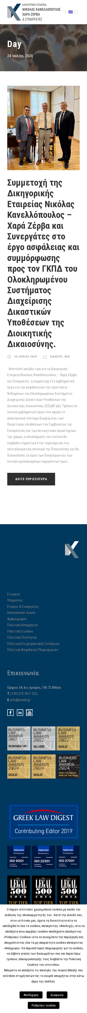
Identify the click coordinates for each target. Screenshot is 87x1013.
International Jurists (21, 612)
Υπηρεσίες (15, 600)
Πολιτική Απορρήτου (22, 625)
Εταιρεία (13, 594)
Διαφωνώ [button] (57, 995)
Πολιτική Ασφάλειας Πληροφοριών (32, 650)
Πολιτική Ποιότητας (22, 637)
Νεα (67, 356)
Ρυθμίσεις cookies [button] (44, 1005)
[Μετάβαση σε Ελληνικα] (70, 12)
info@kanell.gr (20, 700)
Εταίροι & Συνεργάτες (23, 606)
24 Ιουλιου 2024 (25, 356)
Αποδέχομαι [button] (31, 995)
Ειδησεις (56, 356)
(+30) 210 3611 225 (23, 693)
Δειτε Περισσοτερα (31, 479)
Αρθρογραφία (17, 619)
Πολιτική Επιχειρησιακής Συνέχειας (33, 643)
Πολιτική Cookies (20, 631)
